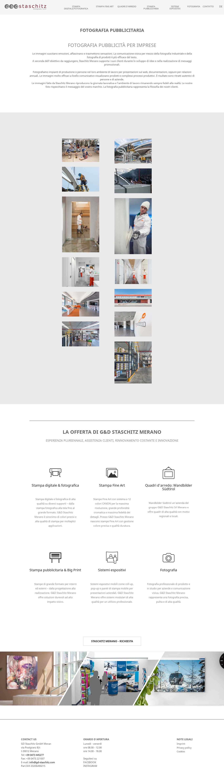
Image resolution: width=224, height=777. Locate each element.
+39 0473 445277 (34, 754)
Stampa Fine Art (112, 485)
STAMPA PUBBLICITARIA (151, 7)
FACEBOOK (89, 762)
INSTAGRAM (90, 765)
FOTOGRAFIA (193, 6)
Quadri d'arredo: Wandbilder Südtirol (168, 487)
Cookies (181, 751)
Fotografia (168, 570)
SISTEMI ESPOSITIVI (175, 7)
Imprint (181, 743)
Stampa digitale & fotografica (55, 485)
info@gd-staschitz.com (42, 762)
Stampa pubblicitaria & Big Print (55, 570)
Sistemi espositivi (112, 570)
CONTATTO (208, 6)
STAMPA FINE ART (104, 6)
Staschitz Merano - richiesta (112, 641)
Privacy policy (184, 747)
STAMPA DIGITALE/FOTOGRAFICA (76, 7)
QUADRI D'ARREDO (126, 6)
